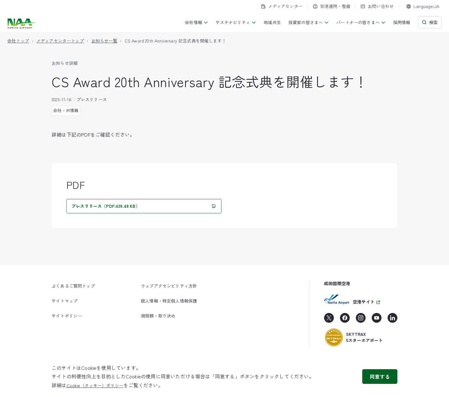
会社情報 (193, 22)
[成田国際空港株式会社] (22, 23)
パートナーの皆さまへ (358, 22)
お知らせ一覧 (104, 41)
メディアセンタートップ (60, 41)
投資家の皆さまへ (305, 22)
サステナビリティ (233, 22)
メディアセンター (285, 6)
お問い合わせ (381, 6)
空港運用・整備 (335, 6)
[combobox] (423, 6)
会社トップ (18, 41)
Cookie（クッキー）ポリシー (95, 385)
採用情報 (402, 22)
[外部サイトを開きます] (329, 320)
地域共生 (272, 22)
